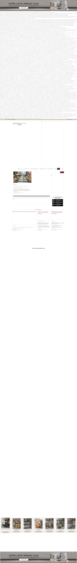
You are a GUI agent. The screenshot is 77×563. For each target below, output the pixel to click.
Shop (58, 168)
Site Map (9, 119)
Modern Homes (19, 168)
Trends (53, 220)
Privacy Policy (13, 119)
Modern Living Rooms (26, 168)
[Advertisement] (27, 239)
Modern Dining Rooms (42, 168)
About (6, 119)
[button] (75, 525)
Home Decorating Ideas (42, 220)
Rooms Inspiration (50, 168)
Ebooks (55, 168)
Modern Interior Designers (34, 168)
